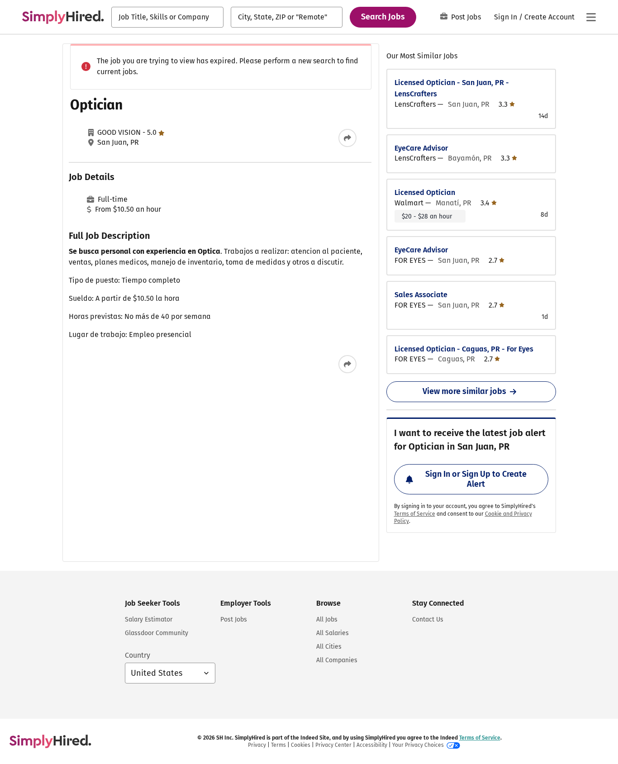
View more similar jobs (464, 391)
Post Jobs (466, 17)
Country (137, 655)
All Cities (329, 646)
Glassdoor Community (156, 633)
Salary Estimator (148, 619)
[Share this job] (347, 138)
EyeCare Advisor (421, 148)
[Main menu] (590, 17)
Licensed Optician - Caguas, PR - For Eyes (464, 349)
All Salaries (332, 633)
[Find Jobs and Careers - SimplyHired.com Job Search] (63, 17)
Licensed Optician (425, 192)
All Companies (336, 660)
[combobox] (167, 17)
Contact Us (427, 619)
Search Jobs (383, 17)
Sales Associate (421, 294)
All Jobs (327, 619)
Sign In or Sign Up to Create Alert (476, 479)
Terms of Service (414, 514)
